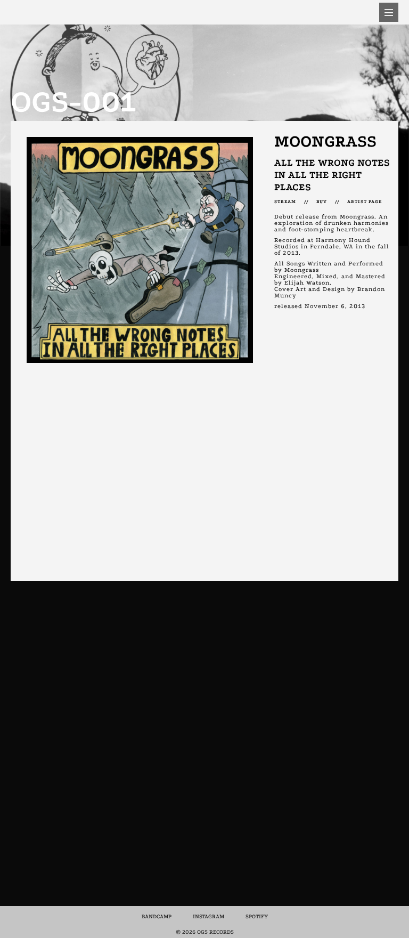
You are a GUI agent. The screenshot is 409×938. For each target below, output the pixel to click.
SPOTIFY (257, 916)
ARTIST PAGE (364, 201)
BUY (321, 201)
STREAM (289, 201)
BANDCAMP (156, 916)
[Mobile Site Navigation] (388, 12)
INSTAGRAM (208, 916)
